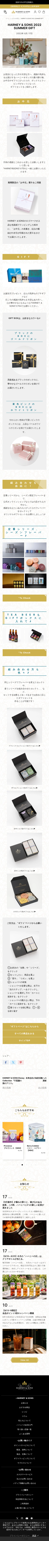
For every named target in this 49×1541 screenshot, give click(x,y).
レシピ (24, 1412)
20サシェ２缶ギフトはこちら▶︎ (24, 829)
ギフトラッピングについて (24, 1458)
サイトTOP (24, 1040)
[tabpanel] (12, 1142)
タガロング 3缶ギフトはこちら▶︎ (24, 911)
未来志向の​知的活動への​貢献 (36, 1079)
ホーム (7, 18)
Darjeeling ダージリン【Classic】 (36, 1147)
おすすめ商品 (15, 18)
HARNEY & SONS (20, 12)
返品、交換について (24, 1454)
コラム (24, 1416)
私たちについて (24, 1420)
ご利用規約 (24, 1503)
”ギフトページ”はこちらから (24, 1026)
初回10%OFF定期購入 (25, 2)
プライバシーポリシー (24, 1495)
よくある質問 (24, 1434)
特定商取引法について (24, 1499)
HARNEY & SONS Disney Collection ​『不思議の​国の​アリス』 (13, 1080)
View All (24, 1360)
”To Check (24, 598)
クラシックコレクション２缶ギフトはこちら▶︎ (24, 746)
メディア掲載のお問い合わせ (24, 1483)
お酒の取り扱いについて (24, 1508)
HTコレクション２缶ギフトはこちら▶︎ (24, 788)
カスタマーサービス (24, 1474)
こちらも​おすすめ (24, 1110)
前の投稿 (7, 1087)
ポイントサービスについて (24, 1445)
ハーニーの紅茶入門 (24, 1425)
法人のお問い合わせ (24, 1479)
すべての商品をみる (24, 1033)
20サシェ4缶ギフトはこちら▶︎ (24, 871)
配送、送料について (24, 1450)
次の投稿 (42, 1087)
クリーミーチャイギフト (12, 1147)
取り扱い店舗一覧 (24, 1429)
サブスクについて (24, 1463)
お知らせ (24, 1403)
